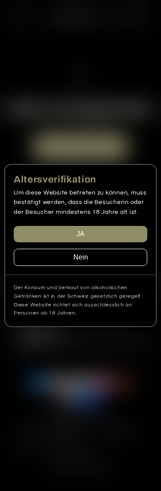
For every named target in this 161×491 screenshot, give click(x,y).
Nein (80, 257)
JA (80, 234)
